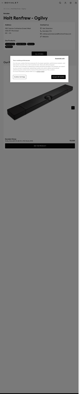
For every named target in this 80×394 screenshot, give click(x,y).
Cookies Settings (19, 77)
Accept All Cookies (58, 77)
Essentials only (60, 58)
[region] (39, 69)
